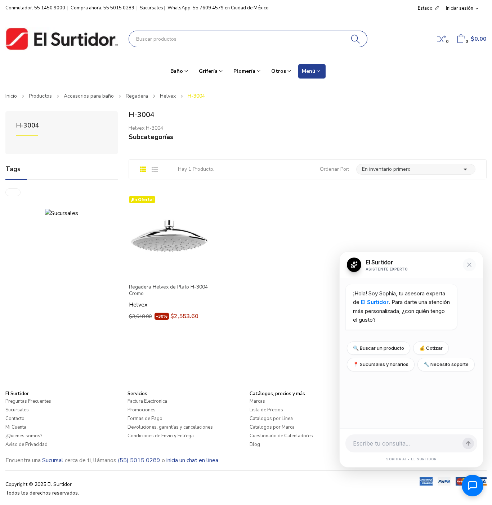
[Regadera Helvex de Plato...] (169, 236)
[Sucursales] (61, 213)
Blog (255, 444)
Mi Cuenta (15, 427)
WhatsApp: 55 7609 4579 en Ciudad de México (218, 8)
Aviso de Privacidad (26, 444)
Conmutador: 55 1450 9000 (35, 8)
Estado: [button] (426, 8)
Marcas (257, 401)
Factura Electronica (147, 401)
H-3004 (27, 126)
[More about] (13, 192)
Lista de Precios (266, 410)
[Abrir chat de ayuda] (472, 485)
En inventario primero (416, 169)
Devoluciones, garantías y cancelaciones (170, 427)
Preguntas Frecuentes (28, 401)
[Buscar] (355, 39)
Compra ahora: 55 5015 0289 (102, 8)
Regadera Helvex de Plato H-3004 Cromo (168, 290)
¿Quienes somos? (23, 436)
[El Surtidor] (61, 38)
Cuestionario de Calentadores (281, 436)
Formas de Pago (145, 418)
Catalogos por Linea (271, 418)
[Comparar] (441, 39)
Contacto (14, 418)
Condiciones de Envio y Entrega (161, 436)
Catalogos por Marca (272, 427)
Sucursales (151, 8)
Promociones (142, 410)
